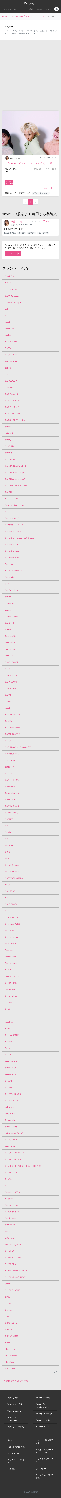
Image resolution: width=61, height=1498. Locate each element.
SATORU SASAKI (12, 734)
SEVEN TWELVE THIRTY (16, 1271)
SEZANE (9, 1303)
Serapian (9, 1199)
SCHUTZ (9, 858)
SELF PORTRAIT (12, 1100)
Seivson (8, 1042)
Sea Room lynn (11, 937)
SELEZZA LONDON (13, 1094)
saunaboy (9, 767)
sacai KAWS (10, 328)
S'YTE (8, 283)
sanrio (8, 629)
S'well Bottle (10, 276)
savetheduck (11, 786)
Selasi (7, 1048)
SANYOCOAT (11, 682)
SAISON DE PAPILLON (15, 420)
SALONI (8, 492)
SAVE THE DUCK (12, 780)
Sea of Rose (10, 930)
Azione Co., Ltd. (43, 1427)
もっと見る (49, 188)
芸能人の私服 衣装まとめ (22, 16)
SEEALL (8, 1002)
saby (7, 309)
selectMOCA (10, 1068)
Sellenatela (10, 1120)
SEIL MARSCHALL (13, 1035)
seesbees (9, 1022)
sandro (8, 610)
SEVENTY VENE (12, 1290)
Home (10, 1440)
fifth (39, 233)
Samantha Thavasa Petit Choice (19, 538)
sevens (8, 1284)
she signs (9, 1362)
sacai (7, 322)
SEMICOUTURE (12, 1140)
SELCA (8, 1055)
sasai (7, 708)
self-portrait (10, 1107)
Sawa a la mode (12, 793)
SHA (7, 1316)
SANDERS (9, 603)
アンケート (13, 253)
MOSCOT (21, 233)
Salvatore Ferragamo (14, 505)
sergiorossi (10, 1225)
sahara (8, 368)
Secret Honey (11, 983)
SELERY (8, 1087)
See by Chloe (11, 996)
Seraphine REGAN (13, 1192)
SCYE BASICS (11, 904)
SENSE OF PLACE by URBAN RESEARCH (23, 1166)
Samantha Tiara (12, 544)
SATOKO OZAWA (12, 727)
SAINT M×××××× (12, 413)
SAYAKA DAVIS (12, 806)
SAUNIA (8, 773)
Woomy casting (14, 1411)
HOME (5, 16)
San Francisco (11, 590)
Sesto (7, 1231)
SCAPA (8, 832)
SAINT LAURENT (12, 400)
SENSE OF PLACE (13, 1159)
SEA (7, 911)
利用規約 (11, 1469)
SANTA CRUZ (11, 675)
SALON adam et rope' (15, 479)
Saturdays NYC (12, 754)
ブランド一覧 (13, 1453)
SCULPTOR (10, 891)
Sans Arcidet (11, 636)
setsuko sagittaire (13, 1244)
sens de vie (10, 1146)
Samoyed (9, 564)
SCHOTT (9, 852)
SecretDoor (10, 989)
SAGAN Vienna (12, 355)
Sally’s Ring (10, 446)
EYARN (45, 233)
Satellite (8, 721)
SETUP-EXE (10, 1251)
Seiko (7, 1028)
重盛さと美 (15, 158)
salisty (8, 440)
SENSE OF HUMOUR (14, 1153)
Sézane (8, 1310)
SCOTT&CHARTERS (14, 878)
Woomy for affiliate (16, 1404)
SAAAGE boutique (13, 296)
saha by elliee (11, 361)
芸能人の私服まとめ (16, 1447)
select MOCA (11, 1061)
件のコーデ (47, 221)
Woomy (29, 3)
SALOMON (10, 459)
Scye (7, 898)
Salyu (7, 512)
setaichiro (9, 1238)
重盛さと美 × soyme (40, 193)
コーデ (24, 9)
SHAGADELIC (11, 1323)
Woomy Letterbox (44, 1420)
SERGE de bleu (12, 1212)
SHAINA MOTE (11, 1336)
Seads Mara (10, 943)
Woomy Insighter (43, 1398)
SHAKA (8, 1343)
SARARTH (9, 695)
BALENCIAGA (10, 233)
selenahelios (10, 1074)
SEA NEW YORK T (13, 924)
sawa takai (10, 799)
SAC (7, 315)
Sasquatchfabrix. (12, 714)
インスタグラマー (11, 9)
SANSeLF (9, 669)
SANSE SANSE (12, 662)
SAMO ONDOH (12, 557)
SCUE (7, 885)
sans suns (9, 656)
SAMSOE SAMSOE (13, 571)
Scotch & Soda (12, 865)
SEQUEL (9, 1185)
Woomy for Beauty (15, 1427)
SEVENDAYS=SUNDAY (15, 1277)
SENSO (8, 1179)
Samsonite (10, 577)
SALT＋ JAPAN (12, 499)
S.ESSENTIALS (11, 289)
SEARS (8, 970)
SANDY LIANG (11, 616)
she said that (11, 1356)
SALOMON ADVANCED (15, 466)
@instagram (41, 1468)
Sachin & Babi (11, 342)
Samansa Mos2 (12, 518)
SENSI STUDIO (11, 1172)
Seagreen (9, 950)
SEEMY (8, 1015)
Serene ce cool (11, 1205)
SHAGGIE (9, 1329)
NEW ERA (31, 233)
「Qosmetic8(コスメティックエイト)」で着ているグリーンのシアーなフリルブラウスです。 (30, 163)
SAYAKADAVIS (11, 813)
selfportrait (10, 1113)
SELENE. (9, 1081)
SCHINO (8, 839)
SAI (6, 374)
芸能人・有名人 (36, 9)
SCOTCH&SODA (12, 871)
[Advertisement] (30, 72)
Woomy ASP (12, 1398)
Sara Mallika (10, 688)
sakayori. (9, 433)
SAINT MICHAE (12, 407)
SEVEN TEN (10, 1264)
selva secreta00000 (14, 1133)
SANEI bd (9, 623)
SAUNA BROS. (11, 760)
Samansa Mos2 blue (14, 525)
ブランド (49, 9)
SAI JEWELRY (11, 381)
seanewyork (10, 957)
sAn (7, 584)
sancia (8, 597)
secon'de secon (12, 976)
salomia (8, 453)
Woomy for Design (44, 1414)
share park (10, 1349)
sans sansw (10, 649)
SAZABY (9, 819)
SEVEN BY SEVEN (13, 1257)
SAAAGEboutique (13, 302)
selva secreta (11, 1127)
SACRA (8, 348)
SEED (7, 1009)
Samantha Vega (12, 551)
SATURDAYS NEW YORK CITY (18, 747)
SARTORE (9, 701)
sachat (8, 335)
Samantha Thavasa (13, 531)
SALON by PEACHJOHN (16, 485)
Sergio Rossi (10, 1218)
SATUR (8, 741)
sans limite (10, 643)
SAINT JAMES (11, 394)
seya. (7, 1297)
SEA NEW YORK (12, 917)
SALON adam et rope (14, 472)
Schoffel (9, 845)
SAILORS (9, 387)
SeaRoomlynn (11, 963)
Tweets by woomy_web (15, 1380)
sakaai (8, 427)
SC (6, 826)
